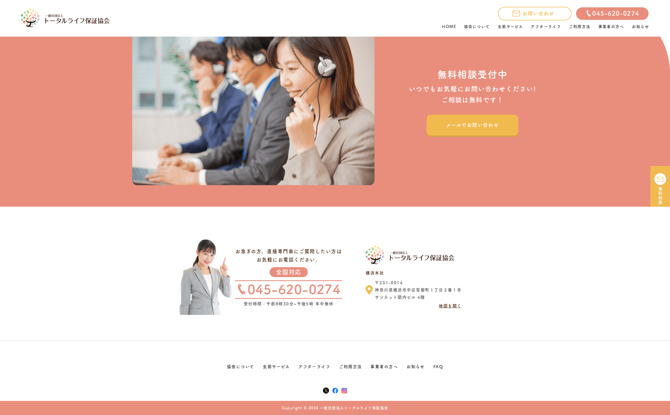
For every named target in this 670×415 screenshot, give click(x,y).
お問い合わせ (538, 13)
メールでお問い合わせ (472, 124)
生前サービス (510, 27)
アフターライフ (546, 27)
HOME (449, 27)
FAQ (438, 366)
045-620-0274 (615, 13)
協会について (477, 27)
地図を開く (450, 306)
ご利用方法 (579, 27)
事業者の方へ (611, 27)
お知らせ (640, 27)
